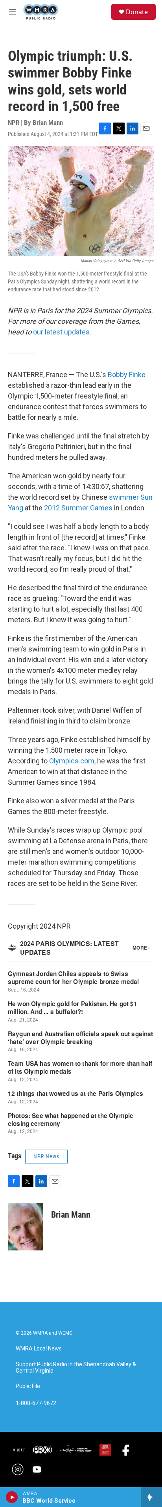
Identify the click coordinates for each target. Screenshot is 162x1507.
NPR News (46, 1156)
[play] (12, 1497)
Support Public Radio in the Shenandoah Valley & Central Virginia (76, 1368)
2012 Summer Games (78, 508)
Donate (137, 11)
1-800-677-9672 (36, 1403)
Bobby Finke (126, 374)
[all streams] (151, 1497)
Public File (28, 1386)
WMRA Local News (39, 1349)
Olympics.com (71, 761)
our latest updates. (62, 332)
